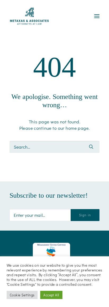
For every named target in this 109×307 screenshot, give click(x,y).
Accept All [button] (51, 295)
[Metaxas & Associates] (29, 16)
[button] (91, 146)
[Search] (54, 147)
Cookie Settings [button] (22, 295)
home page (77, 128)
